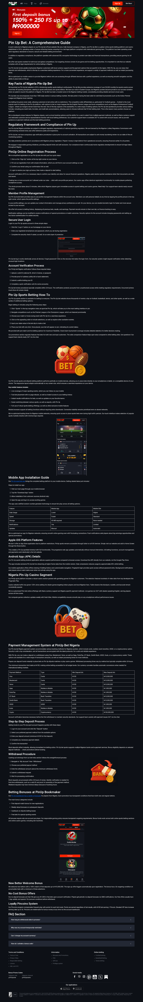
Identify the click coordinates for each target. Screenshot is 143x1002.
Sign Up (117, 3)
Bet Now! (129, 3)
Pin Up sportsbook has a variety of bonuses (26, 796)
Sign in (17, 33)
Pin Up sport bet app (18, 481)
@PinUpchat (12, 977)
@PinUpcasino (26, 977)
